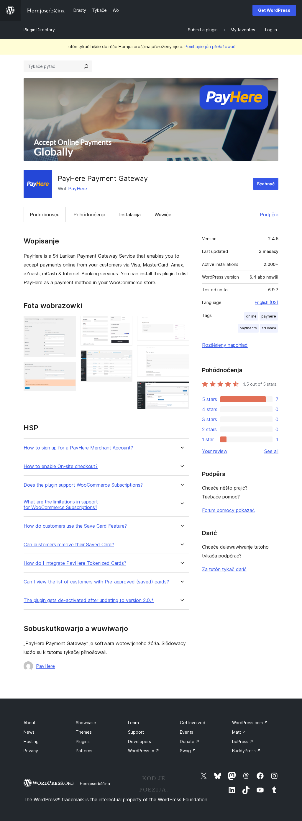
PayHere (77, 189)
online (251, 316)
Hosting (31, 741)
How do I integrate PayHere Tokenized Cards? (75, 563)
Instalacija (130, 214)
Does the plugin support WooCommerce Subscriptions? (83, 485)
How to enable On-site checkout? (61, 466)
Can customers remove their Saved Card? (69, 544)
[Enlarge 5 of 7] (181, 324)
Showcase (86, 722)
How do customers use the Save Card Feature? (75, 526)
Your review (214, 451)
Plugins (83, 741)
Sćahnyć (266, 183)
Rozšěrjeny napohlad (225, 345)
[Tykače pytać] (86, 66)
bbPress (242, 741)
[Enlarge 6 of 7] (181, 353)
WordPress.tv (143, 750)
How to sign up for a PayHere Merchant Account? (78, 448)
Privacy (31, 750)
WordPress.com (250, 722)
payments (248, 328)
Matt (239, 732)
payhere (268, 316)
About (29, 722)
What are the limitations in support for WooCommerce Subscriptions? (61, 504)
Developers (139, 741)
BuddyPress (246, 750)
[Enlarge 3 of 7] (124, 324)
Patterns (84, 750)
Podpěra (269, 214)
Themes (84, 732)
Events (186, 732)
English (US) (266, 302)
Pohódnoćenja (89, 214)
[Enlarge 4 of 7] (124, 358)
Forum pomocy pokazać (228, 510)
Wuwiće (163, 214)
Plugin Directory (39, 29)
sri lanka (269, 328)
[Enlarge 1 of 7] (68, 324)
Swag (188, 750)
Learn (133, 722)
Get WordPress (274, 10)
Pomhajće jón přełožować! (211, 46)
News (29, 732)
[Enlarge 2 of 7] (68, 370)
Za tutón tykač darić (224, 569)
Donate (189, 741)
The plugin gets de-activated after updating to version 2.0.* (89, 600)
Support (136, 732)
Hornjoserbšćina (95, 783)
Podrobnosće (45, 214)
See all (271, 451)
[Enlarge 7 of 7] (181, 389)
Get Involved (192, 722)
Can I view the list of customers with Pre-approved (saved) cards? (96, 582)
